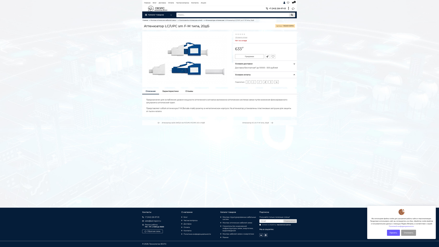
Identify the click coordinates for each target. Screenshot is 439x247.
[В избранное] (273, 56)
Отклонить (408, 233)
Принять (393, 233)
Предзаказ (249, 56)
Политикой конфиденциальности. (401, 226)
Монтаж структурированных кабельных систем (239, 218)
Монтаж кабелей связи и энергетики (238, 234)
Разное (226, 237)
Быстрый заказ (267, 56)
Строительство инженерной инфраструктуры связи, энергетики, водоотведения (238, 228)
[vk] (261, 235)
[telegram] (265, 235)
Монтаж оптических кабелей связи (237, 223)
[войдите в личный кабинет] (284, 2)
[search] (292, 15)
